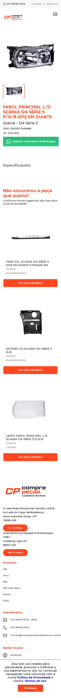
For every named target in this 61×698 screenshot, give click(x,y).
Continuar (30, 688)
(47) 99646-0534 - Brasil (23, 620)
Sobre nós (52, 4)
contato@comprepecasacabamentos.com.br (34, 635)
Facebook (15, 655)
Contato (36, 4)
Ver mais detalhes (30, 283)
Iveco (6, 576)
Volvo (6, 601)
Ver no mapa (15, 528)
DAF (5, 569)
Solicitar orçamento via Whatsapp (34, 141)
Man (5, 582)
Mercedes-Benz (11, 588)
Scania (6, 594)
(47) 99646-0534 (19, 627)
